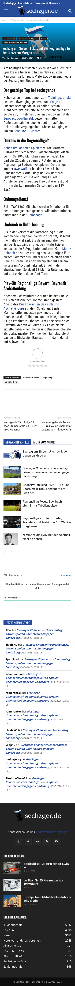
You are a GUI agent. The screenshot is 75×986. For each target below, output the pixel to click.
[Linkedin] (42, 401)
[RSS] (46, 841)
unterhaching (11, 381)
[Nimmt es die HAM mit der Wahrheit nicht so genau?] (12, 539)
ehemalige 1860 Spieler (38, 19)
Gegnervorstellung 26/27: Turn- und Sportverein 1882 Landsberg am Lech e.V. (46, 489)
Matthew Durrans (31, 377)
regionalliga (48, 377)
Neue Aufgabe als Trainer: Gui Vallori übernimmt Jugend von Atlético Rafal (57, 426)
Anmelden (66, 575)
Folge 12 (56, 102)
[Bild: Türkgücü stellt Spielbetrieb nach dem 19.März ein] (12, 868)
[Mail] (37, 841)
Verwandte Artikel (17, 442)
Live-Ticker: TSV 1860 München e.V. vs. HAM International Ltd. (43, 882)
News (43, 39)
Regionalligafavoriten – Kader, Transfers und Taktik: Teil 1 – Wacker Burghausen (47, 522)
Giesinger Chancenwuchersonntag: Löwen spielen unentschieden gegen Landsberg (46, 472)
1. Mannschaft (17, 19)
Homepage (34, 215)
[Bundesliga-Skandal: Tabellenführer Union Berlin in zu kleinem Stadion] (12, 901)
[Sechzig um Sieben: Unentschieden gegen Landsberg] (12, 456)
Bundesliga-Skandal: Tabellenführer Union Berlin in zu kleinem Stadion (47, 898)
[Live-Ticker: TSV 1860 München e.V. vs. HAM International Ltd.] (12, 885)
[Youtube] (56, 841)
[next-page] (11, 552)
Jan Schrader (13, 58)
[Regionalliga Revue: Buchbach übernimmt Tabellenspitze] (12, 506)
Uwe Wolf (20, 169)
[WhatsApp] (34, 401)
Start (4, 19)
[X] (25, 401)
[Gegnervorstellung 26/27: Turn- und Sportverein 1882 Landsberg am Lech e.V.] (12, 489)
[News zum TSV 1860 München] (37, 11)
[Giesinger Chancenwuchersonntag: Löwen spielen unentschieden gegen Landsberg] (12, 472)
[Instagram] (28, 841)
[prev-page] (5, 552)
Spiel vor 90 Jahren (27, 131)
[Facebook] (17, 401)
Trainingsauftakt (59, 98)
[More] (58, 401)
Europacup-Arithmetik (18, 118)
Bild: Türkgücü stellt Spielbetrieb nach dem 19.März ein (46, 865)
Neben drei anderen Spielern (22, 148)
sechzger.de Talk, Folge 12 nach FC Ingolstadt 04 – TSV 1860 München (20, 426)
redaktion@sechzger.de (51, 832)
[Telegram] (50, 401)
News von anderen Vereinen (15, 42)
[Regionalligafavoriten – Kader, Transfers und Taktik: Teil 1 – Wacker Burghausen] (12, 522)
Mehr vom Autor (44, 442)
